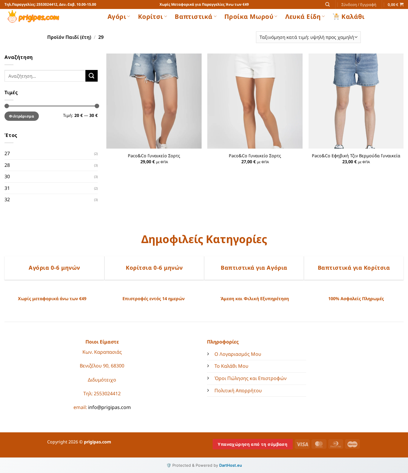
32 (7, 199)
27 (7, 153)
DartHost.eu (230, 465)
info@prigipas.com (109, 407)
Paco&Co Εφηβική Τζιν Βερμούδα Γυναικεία (356, 155)
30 (7, 176)
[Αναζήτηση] (327, 4)
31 (7, 188)
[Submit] (91, 76)
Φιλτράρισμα (21, 116)
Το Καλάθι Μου (231, 366)
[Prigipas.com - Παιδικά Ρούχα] (51, 16)
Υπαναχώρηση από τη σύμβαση (252, 444)
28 (7, 165)
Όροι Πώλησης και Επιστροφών (250, 378)
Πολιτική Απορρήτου (238, 390)
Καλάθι (353, 16)
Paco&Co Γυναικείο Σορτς (154, 155)
